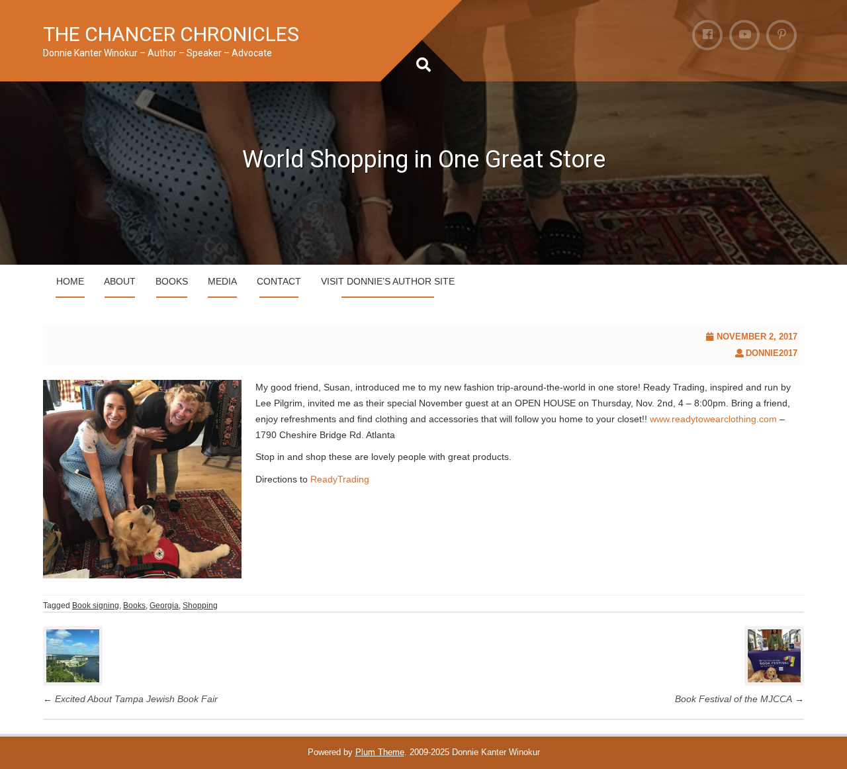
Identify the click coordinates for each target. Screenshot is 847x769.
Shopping (200, 605)
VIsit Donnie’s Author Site (388, 281)
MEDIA (222, 281)
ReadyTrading (339, 479)
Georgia (164, 605)
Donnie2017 (771, 353)
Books (134, 605)
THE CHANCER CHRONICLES (171, 34)
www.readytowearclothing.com (713, 419)
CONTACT (279, 281)
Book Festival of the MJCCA (739, 699)
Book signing (95, 605)
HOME (70, 281)
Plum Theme (379, 752)
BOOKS (172, 281)
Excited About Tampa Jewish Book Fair (130, 699)
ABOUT (120, 281)
